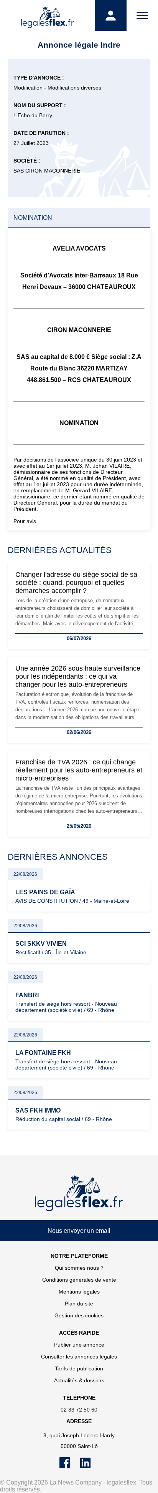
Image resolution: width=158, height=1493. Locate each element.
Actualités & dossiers (79, 1380)
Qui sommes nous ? (79, 1268)
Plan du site (79, 1303)
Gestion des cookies (79, 1315)
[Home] (79, 1193)
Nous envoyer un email (79, 1230)
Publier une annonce (79, 1345)
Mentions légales (79, 1292)
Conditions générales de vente (79, 1280)
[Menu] (142, 15)
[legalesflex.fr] (47, 15)
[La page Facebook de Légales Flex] (69, 1466)
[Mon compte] (110, 15)
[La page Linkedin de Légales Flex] (89, 1466)
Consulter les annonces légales (79, 1356)
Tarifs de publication (79, 1368)
